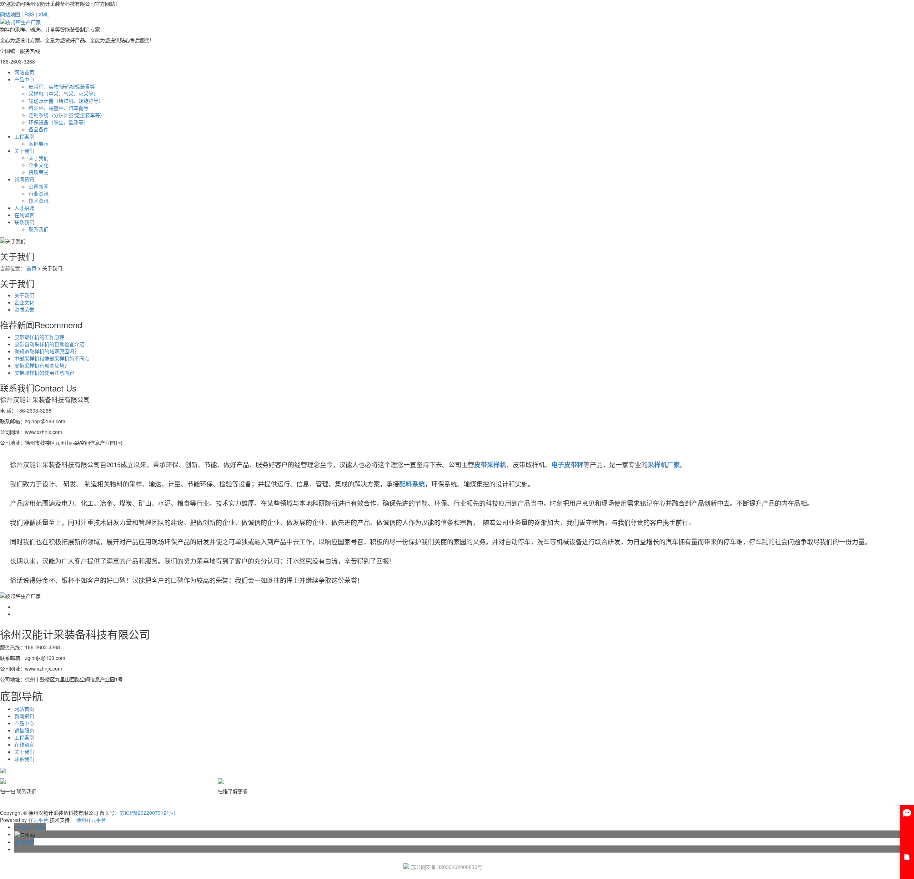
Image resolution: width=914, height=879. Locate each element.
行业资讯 (39, 193)
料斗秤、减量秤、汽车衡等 (59, 107)
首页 (31, 268)
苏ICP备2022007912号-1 (148, 812)
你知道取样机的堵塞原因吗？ (46, 351)
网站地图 (10, 14)
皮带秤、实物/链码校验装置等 (62, 86)
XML (44, 14)
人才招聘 (24, 207)
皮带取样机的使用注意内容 (44, 372)
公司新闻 (39, 186)
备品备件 (39, 129)
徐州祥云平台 (91, 819)
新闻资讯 (24, 179)
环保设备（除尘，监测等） (59, 122)
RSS (29, 14)
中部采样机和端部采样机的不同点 (51, 358)
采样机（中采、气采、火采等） (64, 93)
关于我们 (24, 150)
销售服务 (24, 730)
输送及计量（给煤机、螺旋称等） (66, 100)
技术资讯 (39, 200)
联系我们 (24, 222)
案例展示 (39, 143)
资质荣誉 (39, 172)
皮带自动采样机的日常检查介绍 (49, 344)
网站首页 (24, 72)
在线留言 (24, 214)
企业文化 (39, 164)
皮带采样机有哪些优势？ (41, 365)
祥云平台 (38, 819)
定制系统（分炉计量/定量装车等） (67, 114)
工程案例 (24, 136)
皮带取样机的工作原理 (39, 336)
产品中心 (24, 79)
